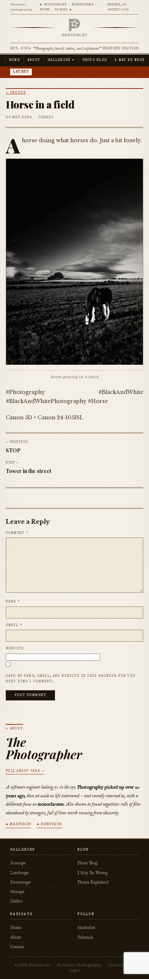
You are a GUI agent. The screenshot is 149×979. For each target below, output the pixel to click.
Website (15, 648)
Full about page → (25, 771)
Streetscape (20, 882)
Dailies (16, 901)
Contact (17, 947)
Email (14, 625)
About (33, 60)
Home (14, 60)
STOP (13, 450)
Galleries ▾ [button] (61, 60)
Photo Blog (94, 60)
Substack (85, 937)
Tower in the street (28, 471)
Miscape (17, 891)
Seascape (18, 863)
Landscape (19, 873)
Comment (17, 533)
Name (13, 602)
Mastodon (86, 927)
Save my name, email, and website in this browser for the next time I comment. (70, 678)
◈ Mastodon (18, 824)
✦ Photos (16, 93)
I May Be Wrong (92, 873)
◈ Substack (49, 824)
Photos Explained (92, 882)
